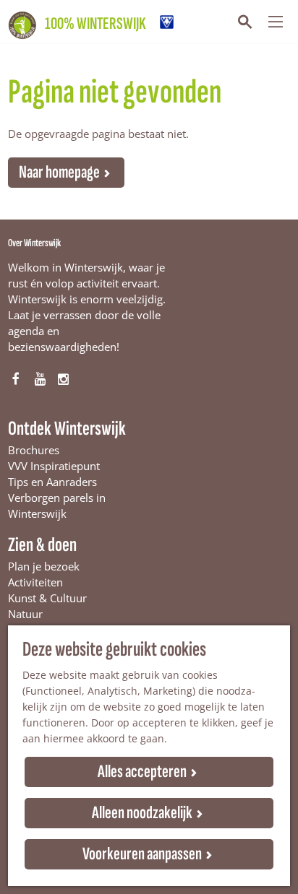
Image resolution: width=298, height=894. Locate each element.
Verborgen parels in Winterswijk (57, 505)
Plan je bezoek (44, 566)
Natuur (25, 614)
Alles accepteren (142, 771)
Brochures (33, 450)
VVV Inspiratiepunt (54, 466)
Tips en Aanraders (52, 481)
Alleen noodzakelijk (142, 813)
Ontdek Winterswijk (67, 429)
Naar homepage (59, 172)
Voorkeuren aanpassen (142, 854)
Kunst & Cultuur (47, 598)
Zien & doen (42, 545)
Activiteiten (35, 582)
